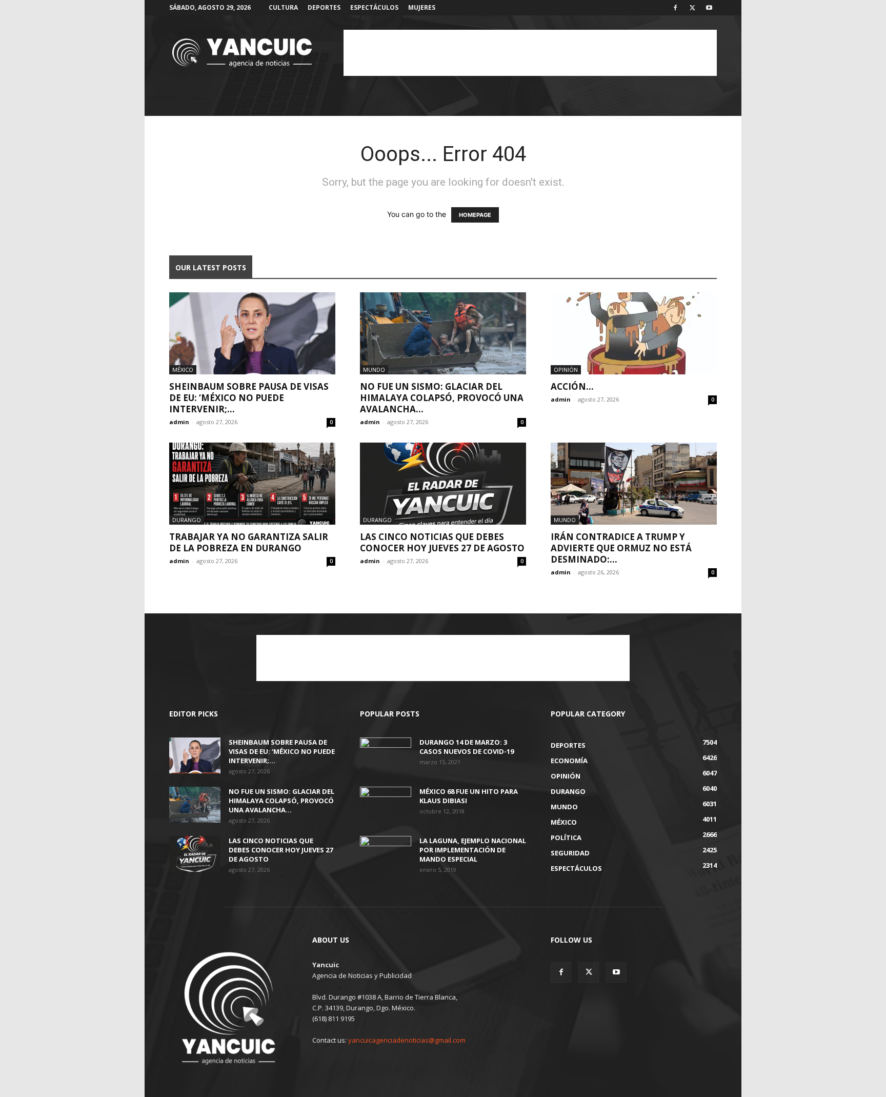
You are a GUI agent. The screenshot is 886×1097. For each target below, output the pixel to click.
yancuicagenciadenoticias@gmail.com (407, 1040)
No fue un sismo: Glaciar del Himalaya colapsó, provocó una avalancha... (441, 398)
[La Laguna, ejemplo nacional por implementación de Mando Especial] (385, 854)
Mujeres (421, 7)
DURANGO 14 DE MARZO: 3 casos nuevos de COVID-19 (466, 746)
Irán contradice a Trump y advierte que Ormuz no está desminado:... (621, 548)
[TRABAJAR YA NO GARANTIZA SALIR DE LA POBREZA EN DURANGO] (252, 484)
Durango (186, 520)
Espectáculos (374, 7)
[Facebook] (675, 7)
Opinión (566, 369)
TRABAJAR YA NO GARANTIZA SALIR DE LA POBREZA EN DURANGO (248, 542)
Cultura (283, 7)
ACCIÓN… (572, 386)
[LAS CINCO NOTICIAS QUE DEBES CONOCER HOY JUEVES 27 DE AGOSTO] (443, 484)
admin (179, 422)
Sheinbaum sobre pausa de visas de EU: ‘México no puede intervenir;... (249, 398)
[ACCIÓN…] (634, 333)
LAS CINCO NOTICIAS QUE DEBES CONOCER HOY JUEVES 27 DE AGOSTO (442, 542)
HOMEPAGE (475, 214)
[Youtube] (709, 7)
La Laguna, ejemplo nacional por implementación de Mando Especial (472, 850)
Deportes (324, 7)
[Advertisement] (530, 53)
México (182, 369)
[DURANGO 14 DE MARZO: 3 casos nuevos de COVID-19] (385, 755)
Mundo (374, 369)
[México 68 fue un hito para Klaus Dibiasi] (385, 805)
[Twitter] (692, 7)
